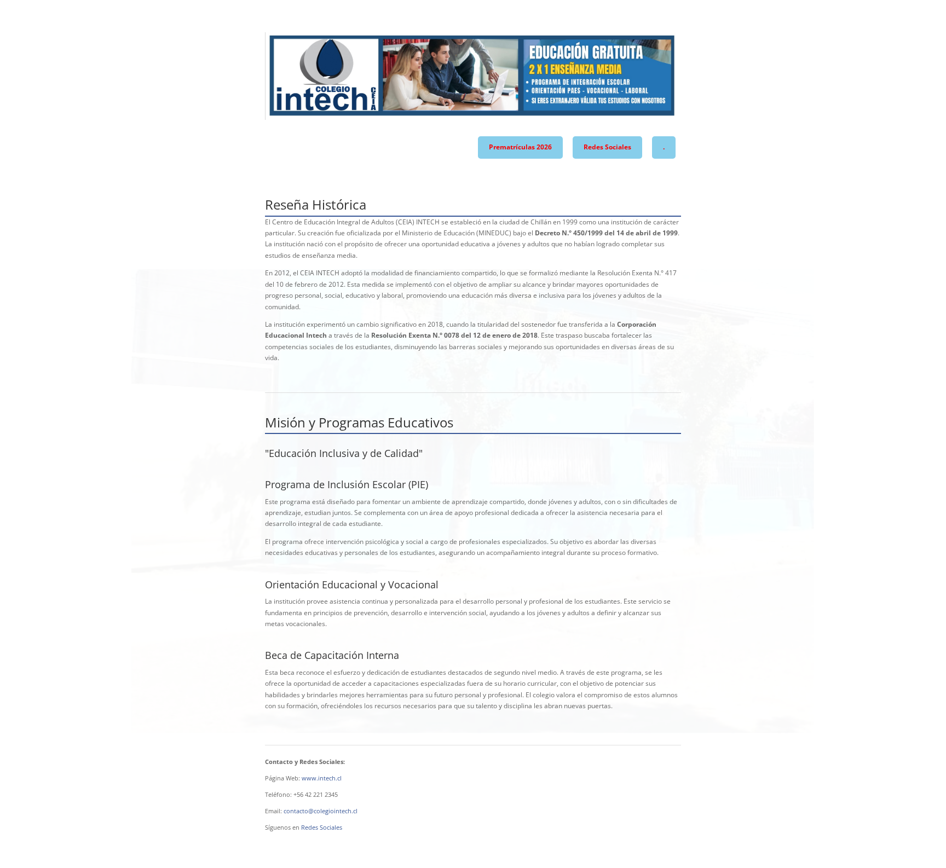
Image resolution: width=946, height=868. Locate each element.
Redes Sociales (607, 147)
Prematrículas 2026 (520, 147)
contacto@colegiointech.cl (320, 811)
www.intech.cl (322, 778)
